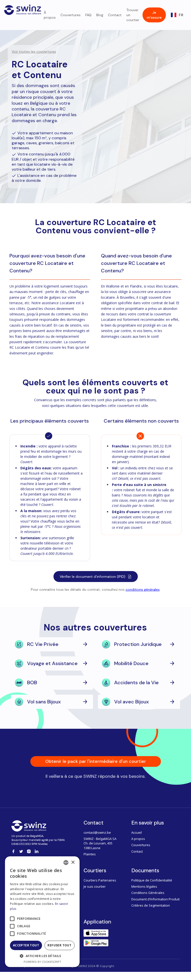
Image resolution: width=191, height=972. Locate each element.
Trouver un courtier (132, 15)
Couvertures (70, 15)
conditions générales (143, 589)
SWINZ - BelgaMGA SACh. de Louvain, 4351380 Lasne (100, 843)
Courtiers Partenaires (100, 880)
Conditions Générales (147, 892)
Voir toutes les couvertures (34, 51)
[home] (23, 8)
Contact (115, 15)
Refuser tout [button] (59, 945)
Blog (99, 15)
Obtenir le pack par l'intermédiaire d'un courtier (95, 761)
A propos (138, 838)
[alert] (42, 911)
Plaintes (90, 854)
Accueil (136, 832)
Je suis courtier (95, 886)
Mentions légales (144, 886)
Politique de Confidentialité (151, 880)
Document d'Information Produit (155, 899)
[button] (177, 15)
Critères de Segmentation (150, 905)
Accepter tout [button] (26, 945)
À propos (50, 15)
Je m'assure (154, 15)
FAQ (88, 15)
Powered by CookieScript (42, 962)
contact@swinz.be (97, 832)
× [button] (73, 862)
